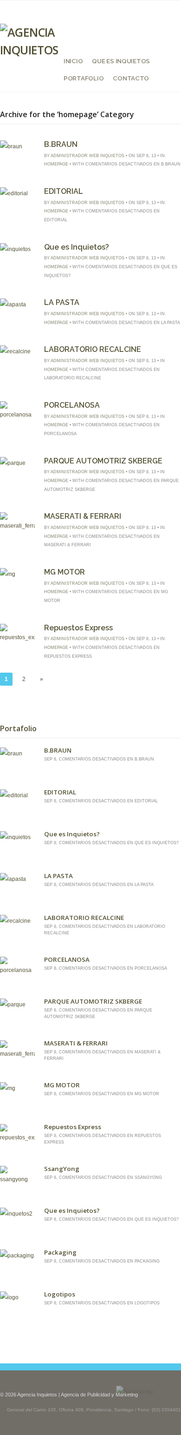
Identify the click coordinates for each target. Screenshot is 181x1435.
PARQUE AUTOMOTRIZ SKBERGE (103, 460)
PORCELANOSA (72, 405)
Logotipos (59, 1294)
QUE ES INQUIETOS (121, 61)
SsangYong (61, 1168)
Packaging (60, 1252)
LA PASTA (61, 302)
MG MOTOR (64, 572)
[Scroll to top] (134, 1392)
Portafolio (83, 78)
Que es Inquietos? (76, 247)
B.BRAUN (61, 144)
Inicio (73, 61)
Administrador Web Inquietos (87, 155)
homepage (56, 164)
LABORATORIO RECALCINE (92, 349)
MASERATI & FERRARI (82, 516)
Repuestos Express (78, 627)
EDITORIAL (63, 191)
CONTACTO (131, 78)
